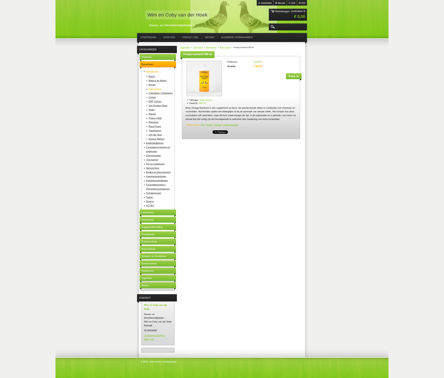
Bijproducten (211, 47)
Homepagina (266, 3)
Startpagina (185, 47)
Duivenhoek (198, 47)
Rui (202, 125)
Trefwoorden (192, 124)
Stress (209, 125)
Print (303, 3)
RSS (293, 3)
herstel (218, 125)
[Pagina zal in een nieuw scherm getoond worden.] (204, 96)
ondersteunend (230, 125)
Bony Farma (225, 47)
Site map (281, 3)
